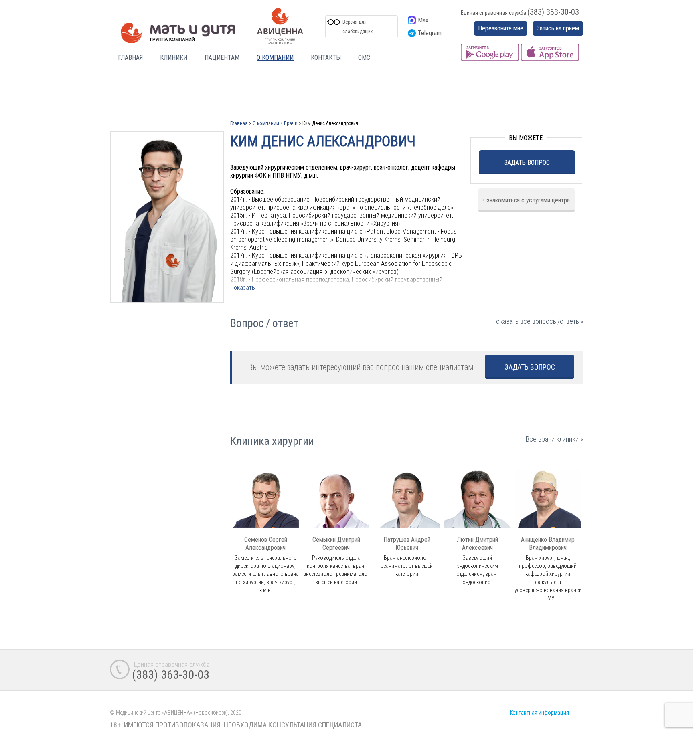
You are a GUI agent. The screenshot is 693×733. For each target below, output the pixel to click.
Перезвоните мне (500, 28)
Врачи (291, 123)
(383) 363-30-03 (553, 12)
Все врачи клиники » (554, 439)
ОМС (364, 57)
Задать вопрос (527, 162)
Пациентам (222, 57)
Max (423, 20)
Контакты (326, 57)
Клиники (173, 57)
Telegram (430, 33)
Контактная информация (539, 712)
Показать (242, 287)
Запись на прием (558, 28)
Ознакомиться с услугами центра (526, 200)
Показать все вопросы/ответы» (537, 321)
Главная (130, 57)
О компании (275, 57)
